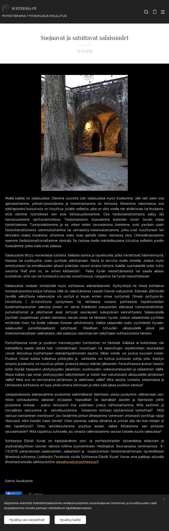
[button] (146, 12)
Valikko (163, 12)
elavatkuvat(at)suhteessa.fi (77, 462)
